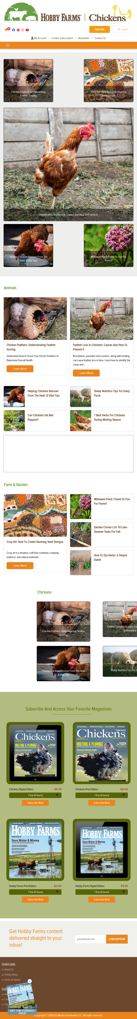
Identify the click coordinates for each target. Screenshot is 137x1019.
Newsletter (83, 38)
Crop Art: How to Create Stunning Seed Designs (35, 542)
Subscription (117, 939)
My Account (40, 38)
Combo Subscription (62, 38)
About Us (9, 969)
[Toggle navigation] (8, 45)
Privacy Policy (11, 974)
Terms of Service (12, 979)
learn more (20, 369)
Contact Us (100, 38)
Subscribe (100, 29)
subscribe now (35, 803)
